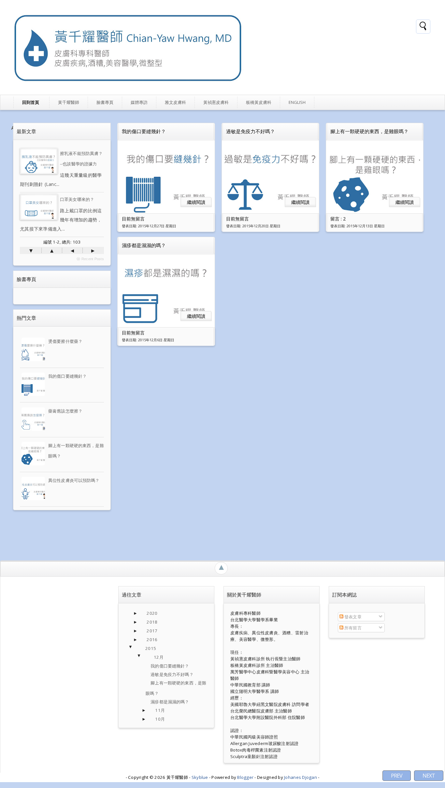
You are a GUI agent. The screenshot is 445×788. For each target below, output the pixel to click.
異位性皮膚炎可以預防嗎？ (74, 480)
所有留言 (352, 628)
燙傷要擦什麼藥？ (65, 341)
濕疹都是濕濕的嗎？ (144, 245)
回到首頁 (30, 102)
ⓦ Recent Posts (90, 259)
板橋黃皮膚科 (258, 102)
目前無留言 (133, 219)
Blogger (245, 777)
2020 (152, 613)
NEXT (429, 775)
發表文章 (352, 617)
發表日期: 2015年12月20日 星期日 (253, 226)
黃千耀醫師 (68, 102)
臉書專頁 (104, 102)
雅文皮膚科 (175, 102)
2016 (152, 639)
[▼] (137, 648)
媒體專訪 (139, 102)
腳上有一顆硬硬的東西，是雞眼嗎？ (369, 131)
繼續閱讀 (196, 202)
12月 (158, 657)
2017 (152, 631)
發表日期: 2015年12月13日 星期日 (357, 226)
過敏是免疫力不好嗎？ (250, 131)
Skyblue (200, 777)
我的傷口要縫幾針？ (67, 376)
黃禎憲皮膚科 (216, 102)
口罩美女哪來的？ (77, 199)
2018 (152, 622)
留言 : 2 (338, 219)
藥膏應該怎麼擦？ (65, 411)
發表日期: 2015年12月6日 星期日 (148, 340)
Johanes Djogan (301, 777)
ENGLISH (297, 102)
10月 (160, 719)
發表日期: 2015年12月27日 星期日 (149, 226)
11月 (160, 710)
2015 (150, 648)
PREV (396, 775)
